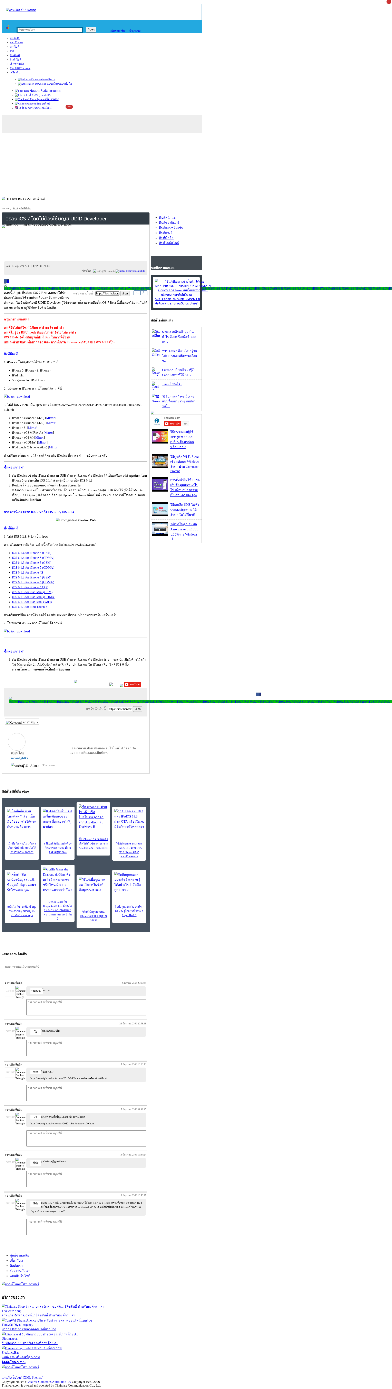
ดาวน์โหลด (16, 42)
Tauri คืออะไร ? (172, 384)
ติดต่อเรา (16, 1265)
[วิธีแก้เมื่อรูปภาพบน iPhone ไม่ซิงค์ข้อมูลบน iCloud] (93, 884)
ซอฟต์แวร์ (49, 79)
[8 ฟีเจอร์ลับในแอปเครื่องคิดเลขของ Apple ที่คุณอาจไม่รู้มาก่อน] (57, 819)
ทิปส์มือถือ (25, 208)
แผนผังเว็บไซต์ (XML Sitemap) (22, 1377)
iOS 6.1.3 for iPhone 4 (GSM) (31, 577)
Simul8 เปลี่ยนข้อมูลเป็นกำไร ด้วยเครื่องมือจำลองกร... (179, 336)
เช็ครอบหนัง (17, 63)
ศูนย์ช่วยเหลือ (19, 1255)
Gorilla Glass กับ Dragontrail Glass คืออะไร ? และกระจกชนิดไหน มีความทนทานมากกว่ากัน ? (57, 910)
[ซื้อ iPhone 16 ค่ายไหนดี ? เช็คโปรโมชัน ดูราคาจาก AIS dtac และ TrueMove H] (93, 816)
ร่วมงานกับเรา (20, 1270)
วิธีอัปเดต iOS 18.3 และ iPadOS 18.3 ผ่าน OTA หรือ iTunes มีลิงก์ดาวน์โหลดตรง (129, 850)
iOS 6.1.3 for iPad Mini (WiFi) (32, 602)
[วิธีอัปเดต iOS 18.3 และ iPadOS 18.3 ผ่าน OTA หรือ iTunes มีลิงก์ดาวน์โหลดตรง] (129, 819)
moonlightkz (19, 758)
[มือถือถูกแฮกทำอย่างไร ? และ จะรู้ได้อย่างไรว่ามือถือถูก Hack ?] (129, 882)
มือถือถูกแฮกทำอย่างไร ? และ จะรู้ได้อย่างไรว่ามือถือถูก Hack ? (129, 911)
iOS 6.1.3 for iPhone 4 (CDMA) (33, 582)
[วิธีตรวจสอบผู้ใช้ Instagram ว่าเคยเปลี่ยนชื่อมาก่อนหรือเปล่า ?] (160, 442)
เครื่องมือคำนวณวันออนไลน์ (34, 108)
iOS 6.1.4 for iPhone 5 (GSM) (31, 553)
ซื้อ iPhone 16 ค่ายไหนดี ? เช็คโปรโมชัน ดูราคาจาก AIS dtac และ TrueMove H (93, 843)
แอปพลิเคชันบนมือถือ (59, 83)
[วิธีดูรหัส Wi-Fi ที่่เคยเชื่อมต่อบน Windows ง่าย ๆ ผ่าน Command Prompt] (160, 467)
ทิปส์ (15, 208)
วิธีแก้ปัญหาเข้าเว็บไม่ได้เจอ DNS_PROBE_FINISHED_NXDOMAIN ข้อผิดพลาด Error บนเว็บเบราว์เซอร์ (177, 299)
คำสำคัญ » (30, 722)
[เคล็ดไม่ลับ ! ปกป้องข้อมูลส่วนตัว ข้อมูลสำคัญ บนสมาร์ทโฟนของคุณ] (22, 882)
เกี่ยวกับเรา (17, 1260)
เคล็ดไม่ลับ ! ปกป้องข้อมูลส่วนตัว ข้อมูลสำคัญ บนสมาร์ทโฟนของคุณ (22, 911)
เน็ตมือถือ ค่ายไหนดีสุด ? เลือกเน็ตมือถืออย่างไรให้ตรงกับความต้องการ (22, 848)
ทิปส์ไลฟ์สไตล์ (169, 243)
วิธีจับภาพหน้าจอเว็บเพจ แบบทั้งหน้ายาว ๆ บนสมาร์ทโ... (178, 401)
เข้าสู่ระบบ (133, 30)
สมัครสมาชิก (116, 30)
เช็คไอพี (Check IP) (39, 95)
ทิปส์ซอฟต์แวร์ (169, 222)
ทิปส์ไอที (15, 55)
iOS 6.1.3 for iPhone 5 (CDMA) (33, 567)
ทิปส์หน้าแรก (168, 217)
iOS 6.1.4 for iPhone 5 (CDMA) (33, 557)
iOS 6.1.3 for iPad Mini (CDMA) (33, 597)
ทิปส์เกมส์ (166, 233)
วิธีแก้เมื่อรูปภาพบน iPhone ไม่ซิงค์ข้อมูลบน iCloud (93, 915)
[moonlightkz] (124, 270)
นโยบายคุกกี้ (84, 1372)
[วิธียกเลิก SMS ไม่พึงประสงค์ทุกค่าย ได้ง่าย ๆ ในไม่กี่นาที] (160, 515)
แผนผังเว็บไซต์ (20, 1276)
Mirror (50, 418)
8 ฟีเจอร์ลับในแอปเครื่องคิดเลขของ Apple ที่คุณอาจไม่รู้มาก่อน (57, 848)
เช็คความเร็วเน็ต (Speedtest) (45, 90)
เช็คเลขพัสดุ (52, 99)
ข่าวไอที (14, 46)
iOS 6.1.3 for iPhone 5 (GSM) (31, 562)
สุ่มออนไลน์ (43, 103)
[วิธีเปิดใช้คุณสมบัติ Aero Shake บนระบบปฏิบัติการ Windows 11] (160, 535)
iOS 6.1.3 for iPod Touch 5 (29, 607)
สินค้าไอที (15, 59)
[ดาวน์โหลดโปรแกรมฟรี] (21, 10)
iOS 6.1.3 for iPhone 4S (27, 572)
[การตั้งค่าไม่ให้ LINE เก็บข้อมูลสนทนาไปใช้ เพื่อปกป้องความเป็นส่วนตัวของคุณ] (160, 490)
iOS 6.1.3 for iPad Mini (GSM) (32, 592)
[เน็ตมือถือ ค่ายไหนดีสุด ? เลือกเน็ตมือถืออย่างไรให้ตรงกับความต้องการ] (22, 819)
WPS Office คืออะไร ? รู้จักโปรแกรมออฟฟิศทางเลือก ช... (179, 355)
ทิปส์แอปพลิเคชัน (171, 227)
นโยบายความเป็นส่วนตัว (54, 1372)
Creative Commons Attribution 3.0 (49, 1381)
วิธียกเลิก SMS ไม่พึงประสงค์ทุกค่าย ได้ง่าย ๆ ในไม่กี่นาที (184, 510)
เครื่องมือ (15, 72)
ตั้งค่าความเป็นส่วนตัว (17, 1372)
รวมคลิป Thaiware (20, 68)
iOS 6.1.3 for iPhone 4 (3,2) (30, 587)
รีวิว (12, 51)
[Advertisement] (196, 164)
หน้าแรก (15, 38)
